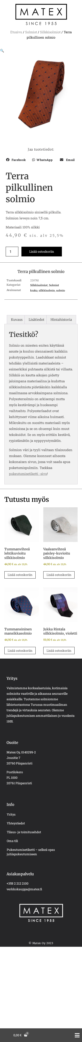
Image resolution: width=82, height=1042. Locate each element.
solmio (60, 290)
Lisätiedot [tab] (36, 319)
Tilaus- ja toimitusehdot (24, 832)
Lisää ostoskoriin (41, 251)
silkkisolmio (47, 290)
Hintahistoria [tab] (61, 319)
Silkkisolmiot (50, 32)
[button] (2, 50)
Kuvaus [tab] (17, 319)
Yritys (11, 814)
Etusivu (16, 32)
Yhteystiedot (16, 823)
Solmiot (31, 32)
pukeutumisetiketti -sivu (28, 473)
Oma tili (12, 841)
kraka (33, 290)
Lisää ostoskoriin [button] (20, 575)
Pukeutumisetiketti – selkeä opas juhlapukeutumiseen (31, 852)
